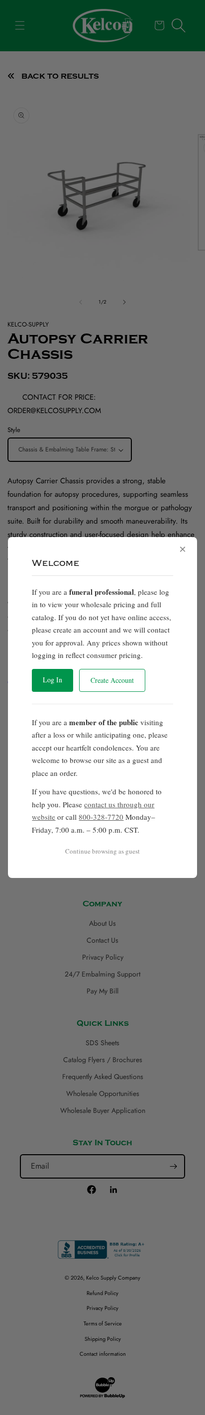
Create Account (112, 680)
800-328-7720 (101, 817)
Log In (52, 679)
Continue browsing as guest (102, 851)
